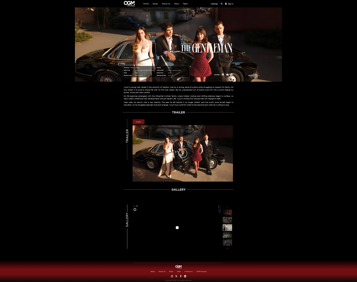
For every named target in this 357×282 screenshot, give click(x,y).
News (176, 4)
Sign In (230, 4)
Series (155, 4)
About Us (166, 4)
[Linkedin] (185, 276)
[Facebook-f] (181, 276)
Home (146, 4)
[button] (221, 3)
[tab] (138, 121)
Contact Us (189, 271)
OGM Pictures (201, 271)
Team (185, 4)
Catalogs (214, 4)
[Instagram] (172, 276)
